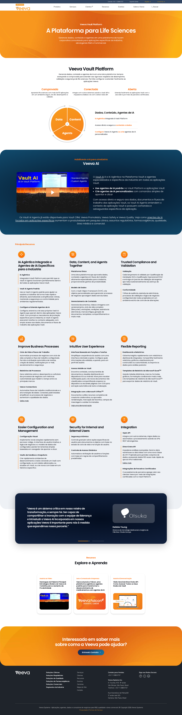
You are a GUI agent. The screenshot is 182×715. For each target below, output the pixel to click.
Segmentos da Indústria (55, 687)
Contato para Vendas (116, 672)
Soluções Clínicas (53, 672)
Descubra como (39, 526)
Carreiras (80, 684)
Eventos (121, 7)
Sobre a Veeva (138, 7)
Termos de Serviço (96, 710)
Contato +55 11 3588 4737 (115, 1)
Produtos (57, 7)
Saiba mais (24, 401)
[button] (52, 192)
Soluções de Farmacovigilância (57, 681)
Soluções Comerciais (54, 684)
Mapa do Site (82, 687)
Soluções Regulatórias (54, 675)
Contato (80, 690)
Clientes (88, 7)
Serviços (73, 7)
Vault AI (99, 176)
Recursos (105, 7)
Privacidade (83, 710)
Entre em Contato (90, 652)
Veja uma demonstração (81, 405)
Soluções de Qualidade (54, 678)
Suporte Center (134, 1)
